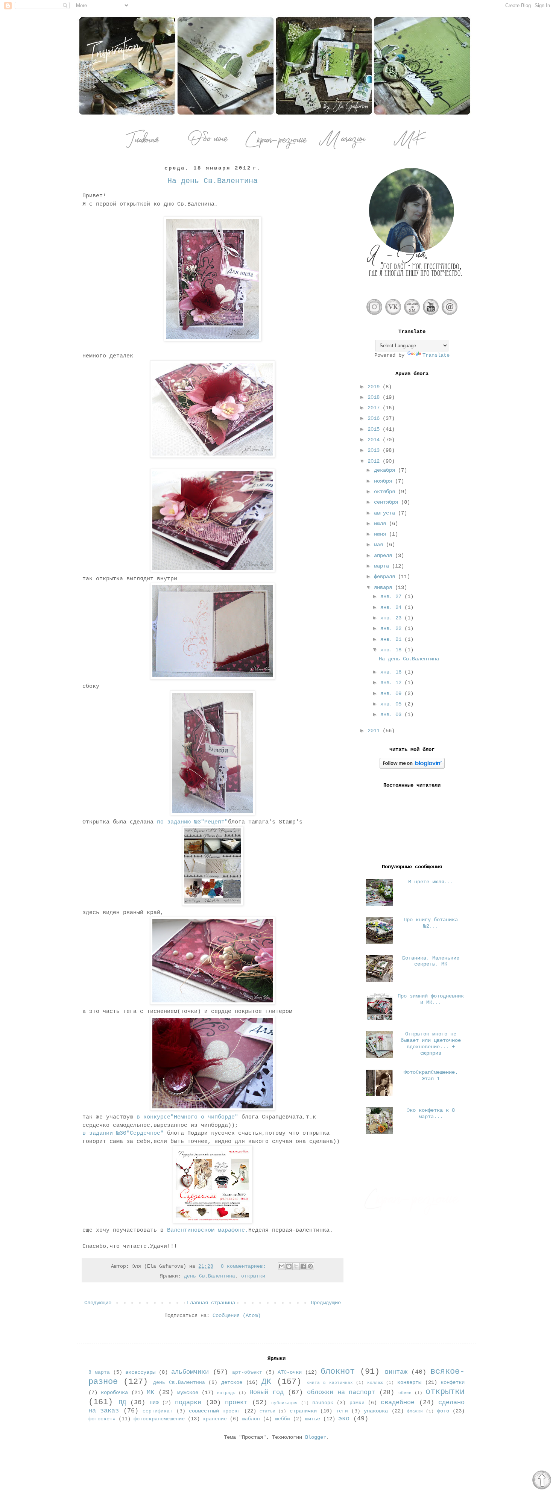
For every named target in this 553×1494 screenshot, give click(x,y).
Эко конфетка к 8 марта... (431, 1113)
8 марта (99, 1372)
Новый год (266, 1392)
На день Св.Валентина (212, 181)
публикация (284, 1403)
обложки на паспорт (341, 1392)
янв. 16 (392, 672)
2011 (375, 731)
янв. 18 (392, 650)
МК (150, 1392)
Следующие (97, 1303)
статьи (267, 1411)
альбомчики (190, 1372)
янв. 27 (392, 596)
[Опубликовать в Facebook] (303, 1266)
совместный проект (214, 1411)
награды (226, 1393)
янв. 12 (392, 683)
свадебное (398, 1402)
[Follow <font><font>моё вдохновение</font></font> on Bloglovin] (412, 767)
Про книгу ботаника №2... (431, 923)
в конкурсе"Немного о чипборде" (185, 1117)
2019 (375, 387)
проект (236, 1402)
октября (386, 492)
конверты (409, 1382)
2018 (375, 397)
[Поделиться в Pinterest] (310, 1266)
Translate (436, 355)
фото (443, 1411)
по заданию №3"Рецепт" (192, 822)
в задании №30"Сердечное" (123, 1133)
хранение (215, 1419)
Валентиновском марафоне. (207, 1230)
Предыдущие (326, 1303)
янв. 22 (392, 628)
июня (381, 534)
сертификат (158, 1411)
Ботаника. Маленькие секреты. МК (430, 961)
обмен (405, 1393)
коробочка (114, 1393)
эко (343, 1418)
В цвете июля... (430, 882)
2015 (375, 429)
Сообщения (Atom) (237, 1315)
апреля (384, 555)
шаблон (251, 1419)
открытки (253, 1276)
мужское (187, 1393)
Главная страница (211, 1303)
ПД (122, 1402)
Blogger (315, 1437)
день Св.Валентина (209, 1276)
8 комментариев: (245, 1266)
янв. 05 (392, 704)
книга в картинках (329, 1382)
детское (231, 1382)
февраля (386, 577)
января (384, 587)
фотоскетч (101, 1419)
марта (383, 566)
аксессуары (140, 1372)
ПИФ (154, 1403)
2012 (375, 461)
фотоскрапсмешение (159, 1419)
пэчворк (322, 1403)
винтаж (396, 1372)
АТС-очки (290, 1372)
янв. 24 (392, 607)
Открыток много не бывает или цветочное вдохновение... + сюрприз (431, 1043)
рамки (357, 1403)
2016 (375, 418)
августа (386, 513)
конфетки (453, 1382)
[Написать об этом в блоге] (289, 1266)
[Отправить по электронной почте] (282, 1266)
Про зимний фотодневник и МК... (431, 999)
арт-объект (247, 1372)
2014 (375, 440)
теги (342, 1411)
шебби (282, 1419)
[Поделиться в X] (296, 1266)
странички (303, 1411)
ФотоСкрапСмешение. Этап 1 (431, 1075)
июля (381, 524)
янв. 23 (392, 618)
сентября (387, 502)
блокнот (338, 1371)
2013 (375, 450)
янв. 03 (392, 714)
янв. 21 (392, 639)
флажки (415, 1411)
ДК (266, 1382)
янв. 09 (392, 693)
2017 (375, 408)
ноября (384, 481)
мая (380, 545)
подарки (188, 1402)
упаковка (376, 1411)
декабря (386, 470)
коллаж (375, 1382)
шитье (312, 1419)
